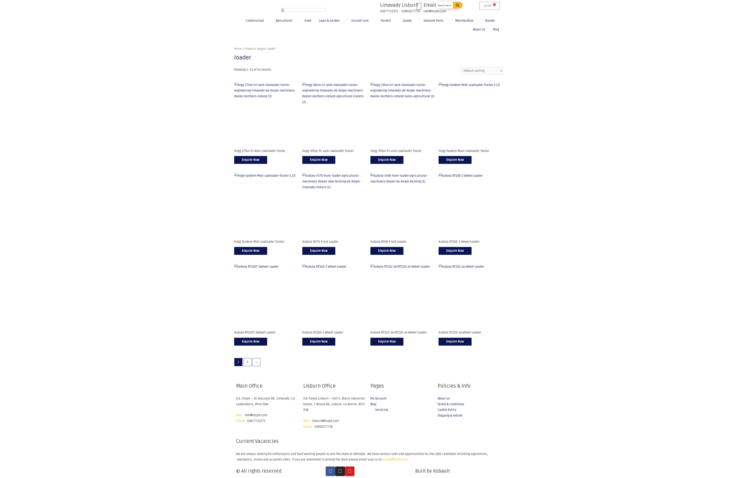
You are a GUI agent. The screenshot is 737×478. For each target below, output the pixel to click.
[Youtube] (349, 471)
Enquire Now (250, 160)
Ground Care (360, 21)
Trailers (386, 21)
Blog (496, 29)
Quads (407, 21)
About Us (479, 29)
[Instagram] (340, 471)
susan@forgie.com (395, 459)
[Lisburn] (397, 7)
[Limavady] (375, 7)
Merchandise (464, 21)
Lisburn (410, 5)
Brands (490, 21)
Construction (255, 21)
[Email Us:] (419, 7)
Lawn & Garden (329, 21)
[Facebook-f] (330, 471)
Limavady (390, 5)
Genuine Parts (433, 21)
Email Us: (434, 5)
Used (307, 21)
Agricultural (284, 21)
